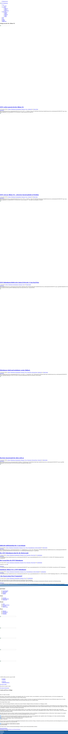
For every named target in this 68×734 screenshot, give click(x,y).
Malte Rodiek (28, 284)
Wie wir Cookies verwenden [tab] (5, 694)
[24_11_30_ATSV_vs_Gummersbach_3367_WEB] (5, 288)
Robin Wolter (36, 109)
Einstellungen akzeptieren (4, 729)
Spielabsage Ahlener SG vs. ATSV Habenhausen (13, 569)
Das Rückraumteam (6, 604)
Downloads (5, 612)
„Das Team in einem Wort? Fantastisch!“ (11, 576)
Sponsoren (4, 605)
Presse (27, 547)
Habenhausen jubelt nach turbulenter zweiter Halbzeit (15, 370)
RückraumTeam (34, 372)
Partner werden (5, 606)
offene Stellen (5, 591)
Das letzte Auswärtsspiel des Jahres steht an (12, 458)
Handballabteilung (6, 598)
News (26, 109)
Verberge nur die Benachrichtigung (14, 729)
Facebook (2, 731)
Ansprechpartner (5, 590)
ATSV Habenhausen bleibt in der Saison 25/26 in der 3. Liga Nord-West (19, 282)
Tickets (1, 733)
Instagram (2, 732)
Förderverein (5, 599)
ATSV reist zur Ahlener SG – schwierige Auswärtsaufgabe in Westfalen (19, 194)
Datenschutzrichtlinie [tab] (3, 724)
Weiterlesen (2, 110)
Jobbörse (4, 593)
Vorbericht (39, 460)
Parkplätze (4, 592)
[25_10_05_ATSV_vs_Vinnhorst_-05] (5, 25)
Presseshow (5, 613)
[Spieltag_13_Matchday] (5, 376)
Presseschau (29, 372)
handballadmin (39, 555)
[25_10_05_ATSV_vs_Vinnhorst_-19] (5, 113)
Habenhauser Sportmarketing (16, 109)
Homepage (23, 109)
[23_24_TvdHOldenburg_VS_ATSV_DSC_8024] (5, 464)
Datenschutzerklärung (3, 728)
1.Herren (9, 109)
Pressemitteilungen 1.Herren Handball (34, 547)
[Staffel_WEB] (5, 201)
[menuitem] (35, 5)
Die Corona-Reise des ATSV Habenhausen (11, 560)
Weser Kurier (33, 555)
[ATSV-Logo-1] (4, 3)
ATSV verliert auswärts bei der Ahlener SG (12, 107)
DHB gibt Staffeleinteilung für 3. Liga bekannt (12, 545)
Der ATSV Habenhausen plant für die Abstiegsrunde (14, 553)
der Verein (4, 597)
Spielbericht (30, 109)
